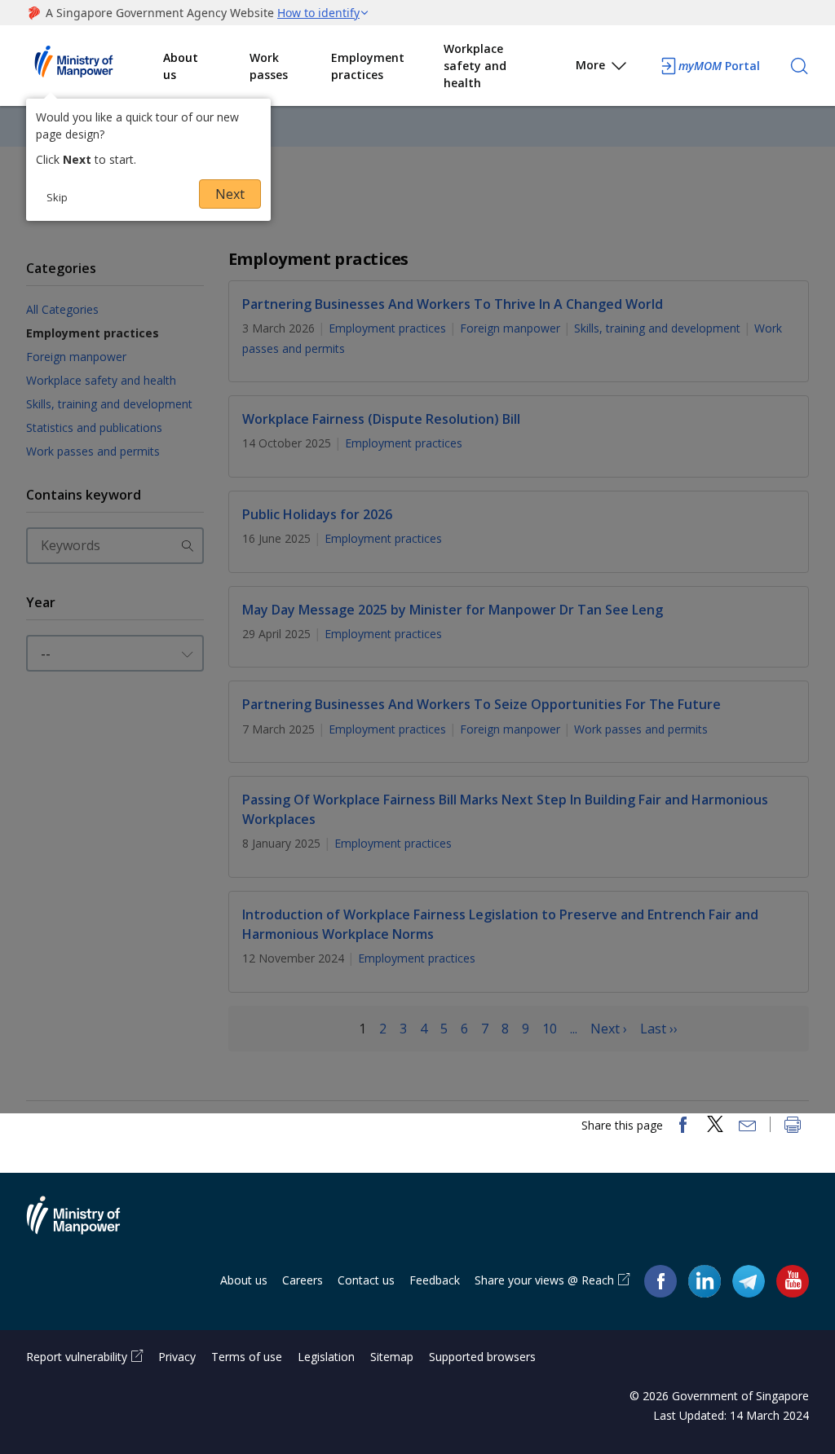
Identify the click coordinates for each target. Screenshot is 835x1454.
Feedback (434, 1280)
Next (230, 194)
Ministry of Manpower (85, 1225)
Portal (719, 65)
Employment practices (367, 66)
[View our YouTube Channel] (792, 1281)
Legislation (326, 1356)
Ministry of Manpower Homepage (94, 66)
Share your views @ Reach (544, 1280)
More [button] (590, 65)
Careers (302, 1280)
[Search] (799, 66)
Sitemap (391, 1356)
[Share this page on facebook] (682, 1126)
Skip (57, 197)
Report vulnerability (76, 1356)
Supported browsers (482, 1356)
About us (180, 66)
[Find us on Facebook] (660, 1281)
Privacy (177, 1356)
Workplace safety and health (475, 65)
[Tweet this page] (715, 1126)
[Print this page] (792, 1126)
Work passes (269, 66)
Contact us (366, 1280)
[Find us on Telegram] (748, 1281)
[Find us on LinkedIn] (704, 1281)
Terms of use (246, 1356)
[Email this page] (747, 1126)
